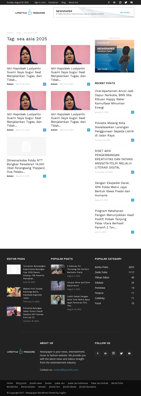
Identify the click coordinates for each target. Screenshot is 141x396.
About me (73, 2)
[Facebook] (108, 2)
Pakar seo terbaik (99, 383)
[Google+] (114, 2)
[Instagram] (120, 2)
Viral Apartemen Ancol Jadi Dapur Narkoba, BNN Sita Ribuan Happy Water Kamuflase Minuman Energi (114, 99)
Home (10, 32)
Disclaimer (53, 2)
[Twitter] (125, 2)
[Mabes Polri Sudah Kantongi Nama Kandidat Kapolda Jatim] (14, 292)
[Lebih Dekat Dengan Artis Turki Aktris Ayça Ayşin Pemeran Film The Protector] (58, 299)
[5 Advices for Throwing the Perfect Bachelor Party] (58, 269)
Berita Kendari (28, 386)
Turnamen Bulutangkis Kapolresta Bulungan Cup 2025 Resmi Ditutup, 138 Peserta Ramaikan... (34, 272)
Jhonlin (48, 383)
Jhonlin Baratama (87, 386)
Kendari (42, 386)
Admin (10, 84)
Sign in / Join (40, 2)
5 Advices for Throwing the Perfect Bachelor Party (78, 269)
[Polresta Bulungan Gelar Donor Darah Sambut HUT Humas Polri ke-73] (14, 311)
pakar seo (60, 383)
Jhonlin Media (69, 386)
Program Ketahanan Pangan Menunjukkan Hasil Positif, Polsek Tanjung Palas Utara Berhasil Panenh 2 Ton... (114, 219)
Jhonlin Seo (54, 386)
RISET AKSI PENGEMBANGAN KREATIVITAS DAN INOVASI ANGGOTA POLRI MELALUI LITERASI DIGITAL (114, 159)
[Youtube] (131, 2)
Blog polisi (21, 383)
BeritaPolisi (12, 386)
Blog (64, 2)
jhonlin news (36, 383)
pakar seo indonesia (78, 383)
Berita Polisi (117, 383)
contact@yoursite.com (65, 369)
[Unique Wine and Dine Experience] (58, 285)
